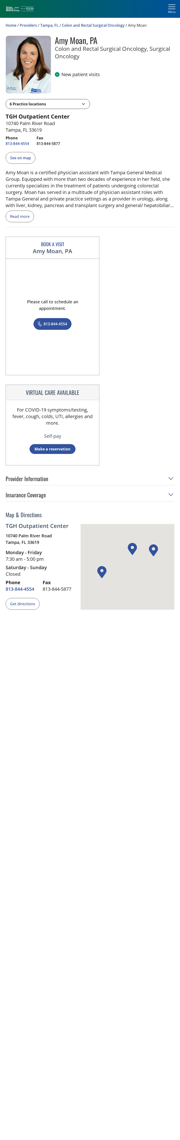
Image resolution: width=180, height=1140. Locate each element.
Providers (28, 25)
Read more (20, 216)
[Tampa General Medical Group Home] (20, 9)
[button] (48, 104)
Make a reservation (52, 449)
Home (11, 25)
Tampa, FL (49, 25)
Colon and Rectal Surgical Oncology (93, 25)
